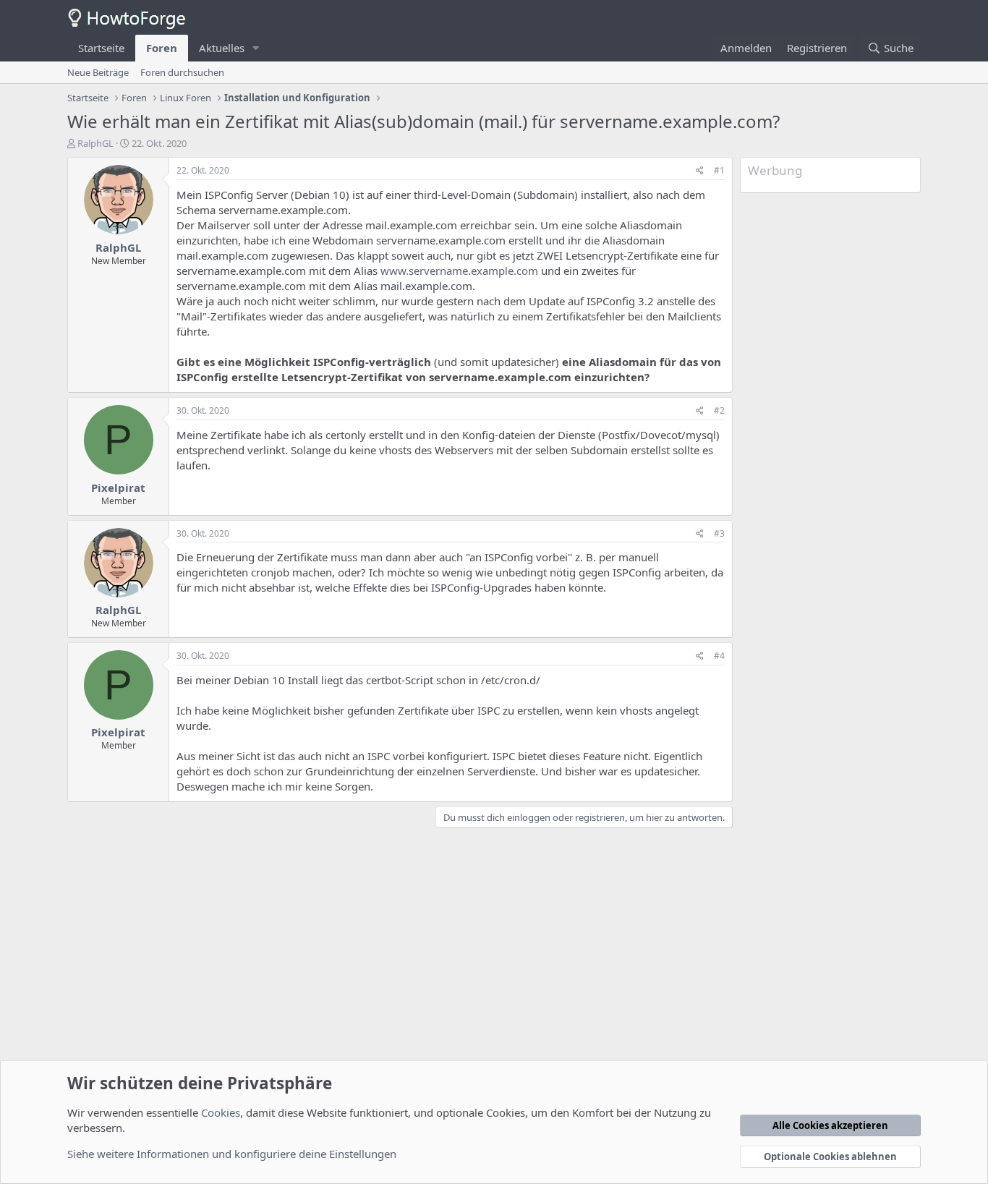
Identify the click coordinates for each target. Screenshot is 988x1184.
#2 (719, 410)
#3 (719, 533)
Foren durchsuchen (182, 72)
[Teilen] (700, 171)
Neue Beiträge (98, 72)
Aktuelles (221, 48)
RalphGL (95, 143)
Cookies (220, 1112)
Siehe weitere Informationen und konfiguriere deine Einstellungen (231, 1153)
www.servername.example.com (459, 270)
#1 (719, 170)
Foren (161, 48)
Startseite (101, 48)
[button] (256, 48)
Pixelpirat (118, 487)
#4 (719, 656)
